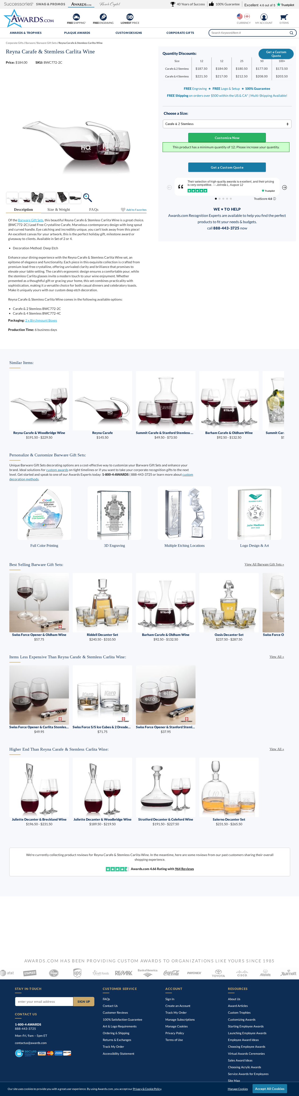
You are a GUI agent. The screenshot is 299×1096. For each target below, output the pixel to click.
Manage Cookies (176, 1026)
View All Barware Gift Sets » (264, 564)
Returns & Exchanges (117, 1040)
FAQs (93, 210)
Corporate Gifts (180, 33)
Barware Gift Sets (30, 220)
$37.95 (166, 729)
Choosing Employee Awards (246, 1046)
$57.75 (39, 637)
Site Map (234, 1080)
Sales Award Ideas (240, 1060)
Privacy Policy (174, 1033)
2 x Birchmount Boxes (41, 320)
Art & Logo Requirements (120, 1026)
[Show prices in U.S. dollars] (240, 16)
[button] (18, 4)
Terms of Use (174, 1040)
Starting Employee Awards (246, 1026)
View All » (277, 657)
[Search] (291, 33)
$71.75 (102, 729)
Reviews (184, 869)
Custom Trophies (239, 1012)
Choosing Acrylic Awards (244, 1067)
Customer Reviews (115, 1012)
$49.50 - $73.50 (166, 435)
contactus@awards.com (31, 1043)
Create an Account (177, 1006)
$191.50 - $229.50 (39, 435)
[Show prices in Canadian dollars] (247, 16)
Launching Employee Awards (247, 1033)
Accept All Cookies (270, 1089)
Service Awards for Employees (248, 1074)
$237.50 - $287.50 (229, 637)
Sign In (169, 999)
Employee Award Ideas (243, 1040)
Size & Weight (58, 210)
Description (23, 210)
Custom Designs (129, 33)
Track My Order (113, 1046)
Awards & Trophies (26, 33)
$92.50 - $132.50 (229, 435)
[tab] (23, 209)
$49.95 (39, 729)
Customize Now (227, 138)
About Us (234, 999)
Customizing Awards (242, 1019)
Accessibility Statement (118, 1053)
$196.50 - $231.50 (39, 821)
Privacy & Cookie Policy (147, 1089)
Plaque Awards (77, 33)
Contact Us (110, 1006)
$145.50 (102, 435)
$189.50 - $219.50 (103, 821)
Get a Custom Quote (276, 54)
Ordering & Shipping (116, 1033)
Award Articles (238, 1006)
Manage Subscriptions (180, 1019)
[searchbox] (253, 33)
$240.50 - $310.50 (102, 637)
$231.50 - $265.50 (229, 821)
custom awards (57, 470)
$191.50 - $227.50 (165, 821)
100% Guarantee (122, 1019)
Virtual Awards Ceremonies (246, 1053)
